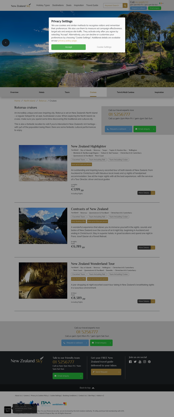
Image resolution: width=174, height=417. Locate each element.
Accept (68, 47)
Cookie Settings (104, 47)
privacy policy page (67, 40)
